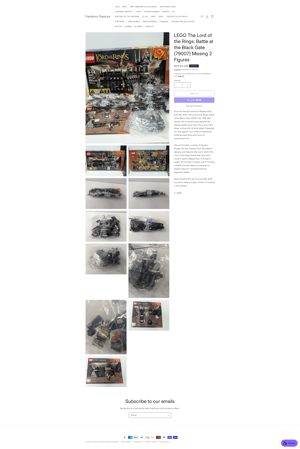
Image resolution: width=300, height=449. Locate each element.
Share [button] (179, 193)
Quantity (177, 80)
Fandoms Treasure (98, 442)
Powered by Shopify (112, 442)
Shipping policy (164, 442)
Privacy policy (138, 442)
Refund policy (126, 442)
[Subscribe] (168, 415)
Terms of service (150, 442)
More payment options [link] (194, 106)
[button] (202, 16)
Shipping (177, 69)
